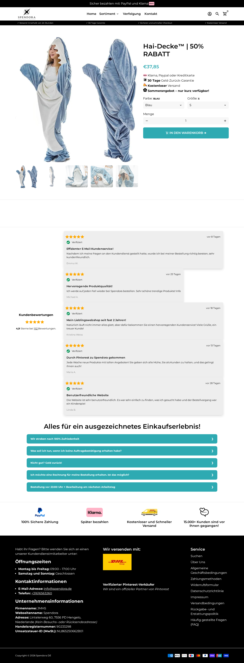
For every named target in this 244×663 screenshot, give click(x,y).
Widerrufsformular (205, 585)
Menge (148, 114)
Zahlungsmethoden (206, 579)
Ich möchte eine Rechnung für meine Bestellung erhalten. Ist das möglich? (79, 474)
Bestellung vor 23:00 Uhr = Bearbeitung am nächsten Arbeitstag (72, 487)
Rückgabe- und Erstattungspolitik (204, 611)
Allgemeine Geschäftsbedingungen (209, 570)
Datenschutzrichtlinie (207, 591)
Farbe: (151, 98)
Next (132, 99)
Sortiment (109, 14)
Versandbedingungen (207, 603)
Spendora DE (43, 655)
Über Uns (198, 562)
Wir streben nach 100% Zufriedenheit (54, 438)
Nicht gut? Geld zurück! (46, 462)
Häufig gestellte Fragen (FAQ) (209, 622)
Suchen (196, 556)
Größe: (193, 98)
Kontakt (150, 14)
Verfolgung (132, 14)
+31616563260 (41, 593)
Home (91, 14)
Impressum (199, 597)
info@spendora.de (58, 589)
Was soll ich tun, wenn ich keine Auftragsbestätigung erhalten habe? (76, 450)
